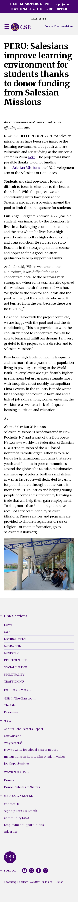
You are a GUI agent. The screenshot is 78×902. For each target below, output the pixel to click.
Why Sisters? (13, 743)
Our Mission (13, 736)
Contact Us (11, 804)
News (8, 625)
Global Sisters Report (10, 857)
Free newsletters (63, 26)
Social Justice (15, 667)
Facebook (38, 870)
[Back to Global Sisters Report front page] (21, 27)
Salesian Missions (26, 168)
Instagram (45, 870)
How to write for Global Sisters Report (31, 750)
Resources (11, 712)
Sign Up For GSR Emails (21, 811)
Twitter (31, 870)
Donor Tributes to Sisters (22, 787)
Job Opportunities (16, 763)
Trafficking (14, 681)
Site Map (58, 882)
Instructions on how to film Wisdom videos (34, 756)
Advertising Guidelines (16, 882)
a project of (40, 6)
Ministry (11, 653)
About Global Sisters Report (23, 729)
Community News (17, 818)
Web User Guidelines (41, 882)
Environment (15, 639)
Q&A (7, 632)
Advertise (11, 831)
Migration (12, 646)
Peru (31, 157)
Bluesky (24, 870)
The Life (10, 705)
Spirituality (14, 674)
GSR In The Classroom (20, 698)
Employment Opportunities (24, 825)
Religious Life (15, 660)
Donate (49, 26)
